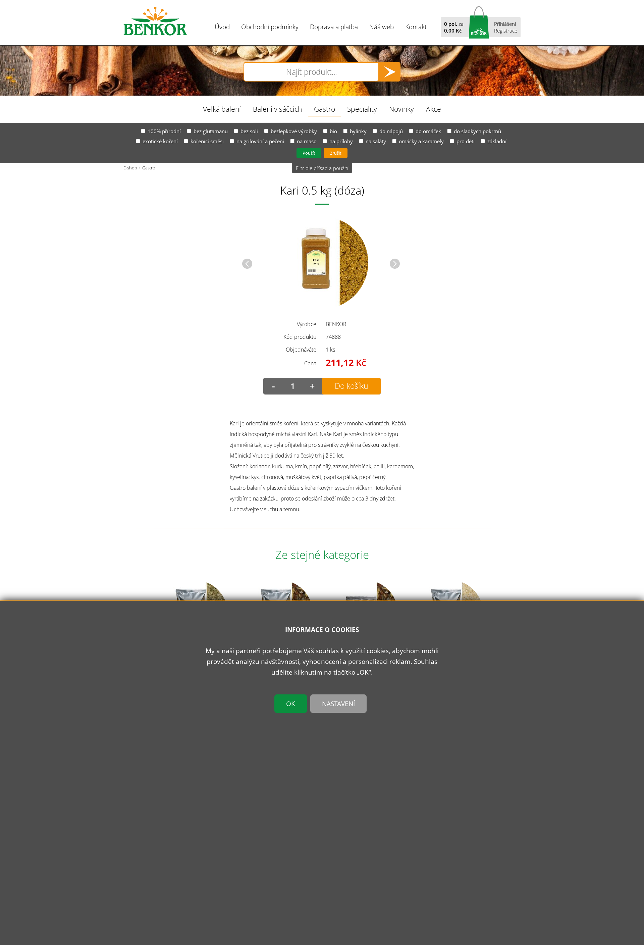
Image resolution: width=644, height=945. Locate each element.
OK (290, 703)
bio (333, 131)
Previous (247, 264)
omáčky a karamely (421, 141)
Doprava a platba (334, 26)
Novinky (401, 109)
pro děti (466, 141)
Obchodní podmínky (270, 26)
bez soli (249, 131)
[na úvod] (155, 21)
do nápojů (391, 131)
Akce (433, 109)
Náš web (381, 26)
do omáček (428, 131)
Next (395, 264)
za (454, 27)
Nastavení (338, 703)
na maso (307, 141)
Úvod (222, 26)
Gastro (324, 109)
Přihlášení (505, 23)
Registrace (505, 30)
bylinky (358, 131)
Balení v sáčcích (277, 109)
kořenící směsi (207, 141)
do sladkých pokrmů (477, 131)
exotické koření (160, 141)
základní (496, 141)
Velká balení (222, 109)
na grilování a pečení (260, 141)
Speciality (362, 109)
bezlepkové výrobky (294, 131)
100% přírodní (164, 131)
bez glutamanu (211, 131)
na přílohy (341, 141)
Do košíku (351, 386)
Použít (309, 153)
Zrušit (335, 153)
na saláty (376, 141)
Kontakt (416, 26)
